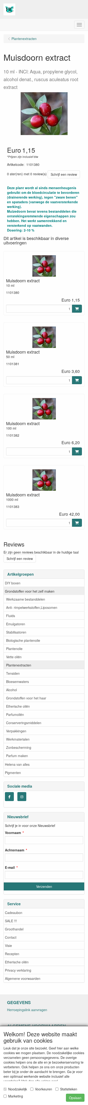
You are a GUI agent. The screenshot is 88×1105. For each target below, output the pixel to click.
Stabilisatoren (16, 632)
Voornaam (13, 832)
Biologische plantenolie (23, 640)
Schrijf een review (64, 174)
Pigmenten (13, 772)
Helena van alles (17, 764)
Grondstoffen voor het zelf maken (29, 591)
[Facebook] (9, 796)
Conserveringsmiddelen (23, 722)
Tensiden (13, 673)
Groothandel (14, 929)
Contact (10, 937)
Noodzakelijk (17, 1089)
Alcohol (11, 689)
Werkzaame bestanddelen (25, 599)
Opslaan (75, 1097)
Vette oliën (14, 656)
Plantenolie (14, 648)
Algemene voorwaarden (22, 978)
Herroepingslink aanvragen (27, 1009)
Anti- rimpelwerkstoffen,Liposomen (31, 607)
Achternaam (14, 850)
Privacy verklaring (18, 970)
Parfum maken (17, 755)
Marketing (15, 1096)
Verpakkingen (16, 731)
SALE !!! (11, 920)
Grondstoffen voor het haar (26, 698)
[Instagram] (21, 796)
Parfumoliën (15, 714)
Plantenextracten (18, 665)
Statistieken (68, 1089)
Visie (8, 945)
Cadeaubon (13, 912)
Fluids (10, 615)
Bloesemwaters (17, 681)
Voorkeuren (43, 1089)
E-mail (10, 867)
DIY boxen (12, 583)
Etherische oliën (18, 706)
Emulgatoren (15, 624)
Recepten (12, 953)
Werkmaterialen (18, 739)
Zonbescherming (18, 747)
